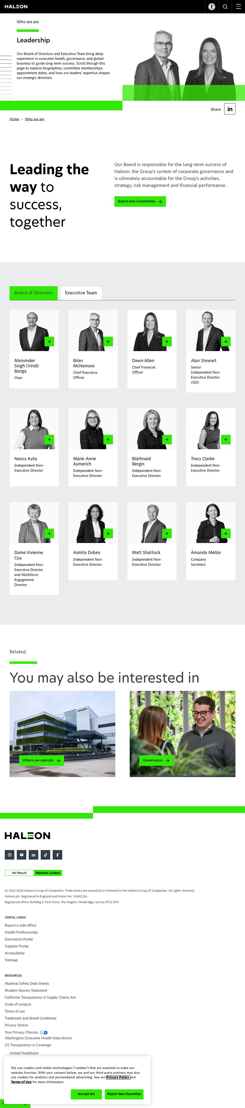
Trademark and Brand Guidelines (30, 1018)
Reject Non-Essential (124, 1094)
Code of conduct (18, 1004)
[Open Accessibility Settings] (211, 6)
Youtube (21, 855)
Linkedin (33, 855)
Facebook (57, 855)
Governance (152, 760)
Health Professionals (21, 932)
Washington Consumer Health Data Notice (38, 1038)
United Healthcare (24, 1053)
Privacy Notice (16, 1025)
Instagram (9, 855)
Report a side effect (20, 925)
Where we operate (38, 760)
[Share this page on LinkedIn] (229, 108)
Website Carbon (48, 873)
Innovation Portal (19, 939)
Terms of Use (21, 1082)
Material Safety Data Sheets (27, 983)
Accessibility (15, 953)
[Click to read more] (55, 361)
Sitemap (11, 960)
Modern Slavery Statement (26, 990)
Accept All (86, 1094)
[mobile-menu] (238, 6)
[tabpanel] (122, 455)
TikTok (45, 855)
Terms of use (15, 1011)
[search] (225, 6)
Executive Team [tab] (81, 293)
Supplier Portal (16, 946)
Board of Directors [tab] (34, 293)
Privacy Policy (118, 1077)
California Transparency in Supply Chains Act (40, 997)
